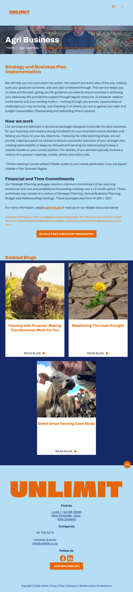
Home (10, 48)
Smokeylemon (104, 586)
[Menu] (113, 6)
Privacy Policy (57, 586)
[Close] (127, 464)
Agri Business (29, 48)
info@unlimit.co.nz (45, 543)
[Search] (122, 6)
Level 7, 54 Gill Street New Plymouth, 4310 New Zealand (66, 515)
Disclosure (72, 586)
